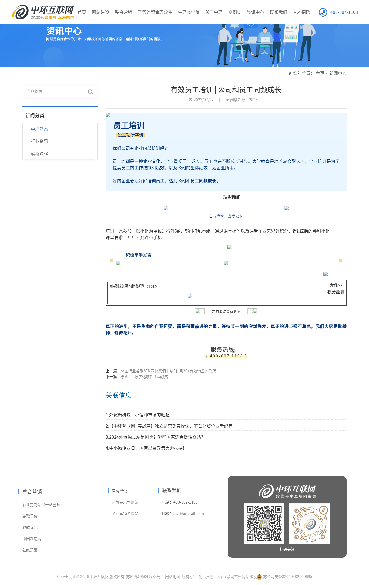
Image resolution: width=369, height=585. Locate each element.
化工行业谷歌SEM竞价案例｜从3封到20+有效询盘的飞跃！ (170, 371)
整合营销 (32, 491)
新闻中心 (338, 73)
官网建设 (119, 491)
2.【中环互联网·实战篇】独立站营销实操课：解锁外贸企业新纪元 (169, 426)
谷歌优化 (30, 527)
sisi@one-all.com (188, 513)
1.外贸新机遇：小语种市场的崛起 (138, 415)
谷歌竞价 (30, 516)
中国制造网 (31, 539)
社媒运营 (30, 550)
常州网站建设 (245, 577)
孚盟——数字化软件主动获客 (145, 377)
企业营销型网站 (125, 513)
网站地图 (172, 577)
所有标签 (189, 577)
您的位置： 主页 (308, 73)
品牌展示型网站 (125, 502)
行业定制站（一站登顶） (43, 505)
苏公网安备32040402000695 (287, 577)
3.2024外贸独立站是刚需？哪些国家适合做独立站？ (155, 437)
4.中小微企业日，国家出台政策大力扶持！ (146, 448)
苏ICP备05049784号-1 (145, 577)
